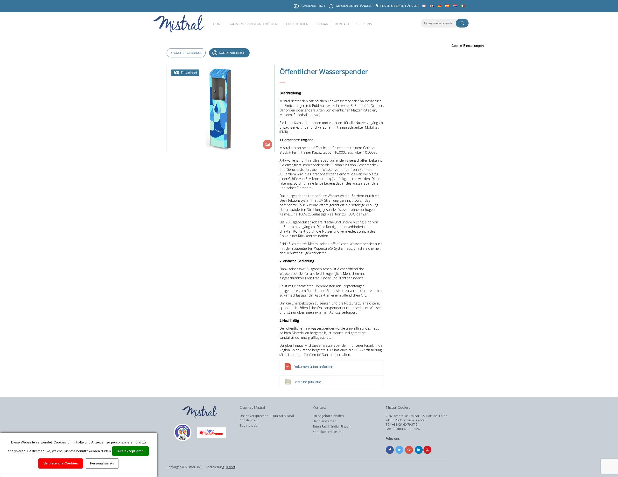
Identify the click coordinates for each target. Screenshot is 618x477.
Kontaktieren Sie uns (328, 431)
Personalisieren (102, 463)
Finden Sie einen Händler (399, 5)
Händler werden (325, 421)
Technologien (296, 24)
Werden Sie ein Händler (354, 5)
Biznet (230, 467)
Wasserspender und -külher (253, 24)
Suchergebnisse (188, 53)
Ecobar (322, 24)
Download (189, 72)
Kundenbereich (313, 5)
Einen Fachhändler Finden (332, 426)
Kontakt (342, 24)
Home (218, 24)
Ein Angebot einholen (328, 416)
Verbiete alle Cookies (60, 463)
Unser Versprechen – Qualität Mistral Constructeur (267, 418)
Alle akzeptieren (130, 451)
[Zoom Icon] (267, 144)
